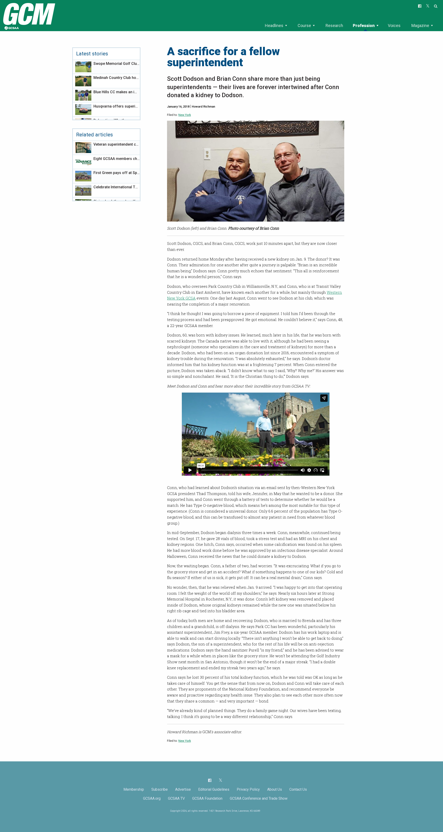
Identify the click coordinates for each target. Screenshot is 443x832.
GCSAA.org (152, 798)
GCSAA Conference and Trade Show (258, 798)
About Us (274, 789)
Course (304, 25)
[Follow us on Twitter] (220, 780)
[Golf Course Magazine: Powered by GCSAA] (28, 15)
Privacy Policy (248, 789)
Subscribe (159, 789)
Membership (133, 789)
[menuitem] (275, 25)
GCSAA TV (176, 798)
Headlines (274, 25)
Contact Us (298, 789)
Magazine (420, 25)
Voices (394, 25)
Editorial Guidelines (213, 789)
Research (334, 25)
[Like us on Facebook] (209, 780)
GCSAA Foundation (207, 798)
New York (184, 115)
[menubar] (348, 25)
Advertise (183, 789)
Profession (364, 25)
